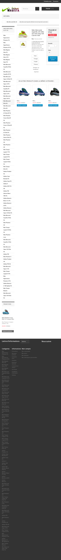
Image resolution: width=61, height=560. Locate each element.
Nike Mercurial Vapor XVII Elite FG (7, 296)
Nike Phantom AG (6, 146)
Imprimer (36, 71)
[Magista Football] (10, 9)
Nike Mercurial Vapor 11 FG (6, 92)
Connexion (55, 1)
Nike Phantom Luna (6, 236)
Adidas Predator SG (7, 260)
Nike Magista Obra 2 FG (6, 56)
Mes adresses (25, 355)
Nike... (18, 100)
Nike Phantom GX (6, 224)
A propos (14, 360)
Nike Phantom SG (6, 141)
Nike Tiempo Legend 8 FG (6, 155)
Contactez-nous (47, 1)
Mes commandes (26, 351)
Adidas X (5, 183)
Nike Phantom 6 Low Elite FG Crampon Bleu (8, 318)
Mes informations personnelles (29, 357)
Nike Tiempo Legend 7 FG (6, 151)
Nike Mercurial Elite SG (6, 102)
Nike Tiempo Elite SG (6, 168)
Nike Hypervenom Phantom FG (6, 38)
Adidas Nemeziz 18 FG (7, 204)
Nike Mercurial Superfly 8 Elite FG (7, 67)
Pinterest (36, 64)
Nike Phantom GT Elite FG (6, 131)
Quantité (50, 43)
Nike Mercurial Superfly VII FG (7, 73)
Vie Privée (14, 369)
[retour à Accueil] (3, 22)
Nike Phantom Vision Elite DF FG (7, 118)
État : (33, 39)
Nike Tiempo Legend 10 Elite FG (7, 230)
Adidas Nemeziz (7, 208)
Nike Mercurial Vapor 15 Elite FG (7, 212)
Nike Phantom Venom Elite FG (7, 136)
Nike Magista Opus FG (6, 61)
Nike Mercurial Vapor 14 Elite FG (7, 78)
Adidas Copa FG (7, 181)
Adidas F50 (6, 254)
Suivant (27, 44)
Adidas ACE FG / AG (7, 187)
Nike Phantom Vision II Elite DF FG (7, 125)
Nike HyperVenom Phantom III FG (7, 45)
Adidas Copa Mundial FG (6, 177)
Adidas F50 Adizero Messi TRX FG (6, 193)
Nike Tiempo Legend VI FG (6, 272)
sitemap (14, 375)
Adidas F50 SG (7, 264)
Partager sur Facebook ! (36, 68)
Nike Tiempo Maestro (6, 289)
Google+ (36, 61)
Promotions (7, 304)
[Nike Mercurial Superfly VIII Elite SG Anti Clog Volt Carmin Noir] (23, 44)
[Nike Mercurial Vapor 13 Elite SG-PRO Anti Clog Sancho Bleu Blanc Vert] (40, 92)
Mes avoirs (24, 353)
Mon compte (26, 349)
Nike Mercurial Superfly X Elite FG (7, 242)
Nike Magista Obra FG (6, 51)
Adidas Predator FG (7, 172)
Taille (49, 50)
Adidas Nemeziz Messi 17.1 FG (7, 199)
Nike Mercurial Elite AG (6, 107)
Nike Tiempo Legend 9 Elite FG (6, 162)
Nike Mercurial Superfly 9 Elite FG (7, 218)
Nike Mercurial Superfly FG (6, 87)
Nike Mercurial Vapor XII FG (6, 97)
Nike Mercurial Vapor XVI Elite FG (7, 249)
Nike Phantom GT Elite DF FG (7, 112)
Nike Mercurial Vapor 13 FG (6, 83)
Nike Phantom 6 (7, 256)
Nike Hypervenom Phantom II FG (7, 279)
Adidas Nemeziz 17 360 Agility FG (7, 284)
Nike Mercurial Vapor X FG (6, 267)
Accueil (6, 16)
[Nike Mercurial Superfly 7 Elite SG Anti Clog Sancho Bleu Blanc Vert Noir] (24, 92)
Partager (36, 58)
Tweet (35, 55)
